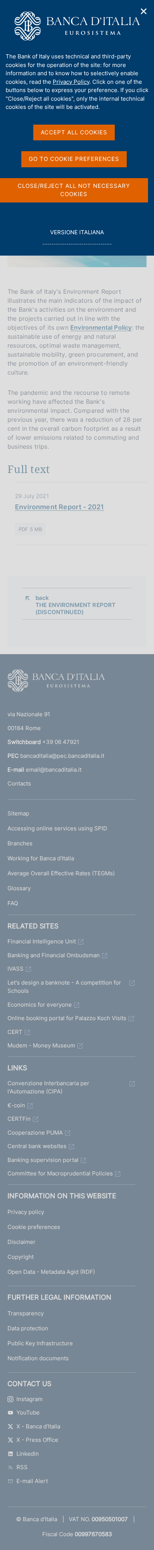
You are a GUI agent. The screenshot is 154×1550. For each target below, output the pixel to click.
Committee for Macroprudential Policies (60, 1173)
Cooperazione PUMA (35, 1132)
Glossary (19, 888)
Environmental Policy (101, 327)
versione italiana (77, 236)
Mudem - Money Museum (41, 1045)
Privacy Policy (71, 81)
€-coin (16, 1105)
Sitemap (18, 813)
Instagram (29, 1399)
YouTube (28, 1412)
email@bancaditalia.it (53, 769)
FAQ (12, 903)
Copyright (20, 1256)
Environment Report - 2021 (59, 507)
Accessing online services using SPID (57, 828)
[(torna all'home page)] (56, 682)
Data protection (27, 1328)
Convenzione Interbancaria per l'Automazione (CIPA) (48, 1087)
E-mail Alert (32, 1481)
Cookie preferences (33, 1226)
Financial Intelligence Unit (41, 941)
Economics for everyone (39, 1004)
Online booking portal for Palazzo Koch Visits (66, 1018)
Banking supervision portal (42, 1159)
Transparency (25, 1313)
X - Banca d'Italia (38, 1426)
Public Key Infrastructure (40, 1343)
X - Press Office (37, 1439)
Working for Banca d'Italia (40, 858)
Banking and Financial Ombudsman (53, 955)
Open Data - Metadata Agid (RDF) (51, 1271)
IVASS (15, 968)
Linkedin (27, 1453)
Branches (20, 843)
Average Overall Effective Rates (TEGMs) (61, 873)
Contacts (19, 783)
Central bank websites (37, 1146)
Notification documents (38, 1358)
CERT (14, 1031)
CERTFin (19, 1118)
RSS (22, 1467)
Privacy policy (25, 1211)
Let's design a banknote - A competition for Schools (64, 987)
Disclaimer (21, 1241)
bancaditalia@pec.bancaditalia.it (62, 755)
